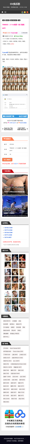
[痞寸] (15, 279)
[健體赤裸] (7, 294)
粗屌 (13, 383)
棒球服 (15, 41)
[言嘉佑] (7, 272)
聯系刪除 (21, 440)
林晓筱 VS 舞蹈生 (9, 213)
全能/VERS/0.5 (17, 357)
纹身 (6, 386)
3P (5, 348)
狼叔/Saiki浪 (6, 330)
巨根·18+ (6, 41)
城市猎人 (12, 324)
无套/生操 (15, 373)
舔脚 (6, 392)
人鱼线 (22, 354)
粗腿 (20, 383)
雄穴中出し (6, 336)
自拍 (22, 389)
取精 (10, 187)
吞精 (6, 364)
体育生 (20, 38)
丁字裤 (6, 354)
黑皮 (13, 44)
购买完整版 (23, 123)
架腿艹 (7, 376)
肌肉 (20, 41)
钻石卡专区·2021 (14, 20)
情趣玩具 (17, 367)
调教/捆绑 (5, 333)
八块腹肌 (14, 321)
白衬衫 (6, 379)
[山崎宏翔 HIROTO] (7, 257)
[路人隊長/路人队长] (7, 301)
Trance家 (5, 52)
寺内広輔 (18, 327)
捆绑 (13, 370)
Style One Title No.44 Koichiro (8, 128)
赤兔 (20, 321)
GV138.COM (8, 232)
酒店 (13, 395)
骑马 (6, 398)
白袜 (14, 379)
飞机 (19, 20)
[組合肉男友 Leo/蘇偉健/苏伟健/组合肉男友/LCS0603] (15, 265)
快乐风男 (5, 324)
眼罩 (6, 383)
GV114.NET (8, 237)
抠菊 (6, 370)
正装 (15, 376)
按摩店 (12, 327)
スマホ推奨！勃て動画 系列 (10, 38)
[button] (27, 12)
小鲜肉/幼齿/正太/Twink (18, 364)
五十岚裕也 (6, 327)
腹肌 (5, 44)
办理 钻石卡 (12, 123)
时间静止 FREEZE (14, 333)
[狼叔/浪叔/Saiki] (7, 265)
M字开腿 (7, 351)
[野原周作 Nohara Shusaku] (22, 301)
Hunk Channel (15, 348)
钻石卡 (16, 163)
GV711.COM (8, 235)
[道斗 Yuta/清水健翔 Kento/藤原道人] (15, 286)
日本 (3, 20)
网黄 (25, 208)
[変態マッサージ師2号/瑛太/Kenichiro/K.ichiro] (22, 272)
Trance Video (19, 36)
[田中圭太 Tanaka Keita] (22, 286)
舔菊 (13, 392)
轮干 (6, 395)
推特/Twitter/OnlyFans (12, 208)
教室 (11, 41)
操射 (6, 373)
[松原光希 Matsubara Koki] (22, 265)
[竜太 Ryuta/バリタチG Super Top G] (15, 272)
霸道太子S (18, 324)
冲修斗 (19, 330)
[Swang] (22, 257)
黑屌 (9, 44)
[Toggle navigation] (5, 12)
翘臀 (13, 386)
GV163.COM (8, 227)
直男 (22, 379)
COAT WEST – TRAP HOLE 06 (21, 128)
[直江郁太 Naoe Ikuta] (22, 308)
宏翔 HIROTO (6, 321)
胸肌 (24, 41)
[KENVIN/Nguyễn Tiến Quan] (15, 257)
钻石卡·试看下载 (21, 187)
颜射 (21, 395)
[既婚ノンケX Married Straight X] (7, 279)
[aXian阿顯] (22, 294)
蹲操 (21, 392)
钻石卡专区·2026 (7, 210)
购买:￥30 (7, 33)
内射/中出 (7, 361)
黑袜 (24, 327)
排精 (21, 370)
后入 (16, 361)
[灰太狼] (15, 308)
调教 (16, 187)
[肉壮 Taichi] (15, 301)
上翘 (15, 354)
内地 (5, 208)
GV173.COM (8, 230)
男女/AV (14, 330)
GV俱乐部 (15, 3)
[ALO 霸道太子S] (22, 279)
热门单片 (7, 20)
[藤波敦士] (7, 308)
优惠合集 (6, 187)
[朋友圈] (22, 12)
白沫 (23, 376)
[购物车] (25, 12)
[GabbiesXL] (15, 294)
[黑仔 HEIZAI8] (7, 286)
